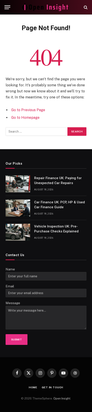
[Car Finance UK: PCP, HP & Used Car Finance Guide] (18, 208)
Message (13, 303)
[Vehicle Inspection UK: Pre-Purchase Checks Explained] (18, 232)
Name (10, 269)
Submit (16, 339)
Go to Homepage (25, 117)
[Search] (85, 7)
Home (33, 387)
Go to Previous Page (28, 110)
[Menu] (7, 7)
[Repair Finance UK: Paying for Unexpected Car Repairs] (18, 183)
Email (10, 286)
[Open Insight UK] (46, 7)
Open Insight (61, 398)
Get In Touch (52, 387)
